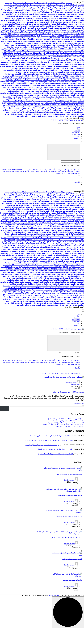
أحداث (79, 491)
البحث (82, 405)
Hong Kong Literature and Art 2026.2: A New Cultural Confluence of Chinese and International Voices (48, 49)
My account (76, 132)
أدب (78, 384)
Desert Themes (54, 595)
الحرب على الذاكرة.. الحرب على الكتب (65, 68)
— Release (36, 170)
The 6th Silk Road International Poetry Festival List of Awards (21, 111)
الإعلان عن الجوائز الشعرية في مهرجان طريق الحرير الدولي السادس (34, 110)
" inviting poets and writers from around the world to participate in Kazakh (16, 170)
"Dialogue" (70, 171)
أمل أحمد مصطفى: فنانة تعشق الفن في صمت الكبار (66, 420)
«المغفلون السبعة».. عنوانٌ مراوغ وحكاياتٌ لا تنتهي (48, 53)
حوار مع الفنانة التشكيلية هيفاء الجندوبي (67, 108)
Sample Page (76, 134)
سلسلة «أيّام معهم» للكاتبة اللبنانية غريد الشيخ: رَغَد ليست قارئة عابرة (57, 36)
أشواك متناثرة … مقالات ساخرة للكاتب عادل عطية (55, 454)
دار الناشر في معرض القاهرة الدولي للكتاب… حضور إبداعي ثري (51, 435)
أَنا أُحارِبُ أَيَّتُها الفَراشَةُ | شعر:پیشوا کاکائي (37, 7)
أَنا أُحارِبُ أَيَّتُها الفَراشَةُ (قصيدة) (70, 45)
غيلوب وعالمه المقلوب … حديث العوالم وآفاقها (34, 78)
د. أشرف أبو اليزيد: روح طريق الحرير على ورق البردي (25, 28)
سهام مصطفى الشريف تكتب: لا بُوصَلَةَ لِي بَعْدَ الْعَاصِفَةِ (27, 30)
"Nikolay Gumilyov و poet (68, 173)
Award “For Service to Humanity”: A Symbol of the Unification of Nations (49, 440)
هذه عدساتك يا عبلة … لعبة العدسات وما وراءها (63, 93)
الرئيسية (77, 138)
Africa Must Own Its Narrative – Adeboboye (18, 55)
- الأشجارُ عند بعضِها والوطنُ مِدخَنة (68, 170)
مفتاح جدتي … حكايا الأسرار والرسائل (66, 76)
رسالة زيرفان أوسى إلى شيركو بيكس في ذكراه (36, 57)
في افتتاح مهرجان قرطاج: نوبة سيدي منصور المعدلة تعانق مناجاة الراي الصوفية (44, 116)
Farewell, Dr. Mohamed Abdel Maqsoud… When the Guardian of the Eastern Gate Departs (52, 99)
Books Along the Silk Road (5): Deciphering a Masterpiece (33, 76)
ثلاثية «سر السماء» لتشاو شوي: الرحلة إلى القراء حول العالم (31, 38)
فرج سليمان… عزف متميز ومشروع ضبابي (30, 103)
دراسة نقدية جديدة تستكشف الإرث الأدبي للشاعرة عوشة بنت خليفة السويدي (40, 89)
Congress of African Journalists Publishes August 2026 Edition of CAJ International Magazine (51, 85)
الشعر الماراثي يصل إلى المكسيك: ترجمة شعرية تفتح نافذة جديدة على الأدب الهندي (36, 24)
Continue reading (78, 403)
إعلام (77, 533)
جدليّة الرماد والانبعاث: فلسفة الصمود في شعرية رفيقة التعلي (43, 16)
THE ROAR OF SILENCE (67, 110)
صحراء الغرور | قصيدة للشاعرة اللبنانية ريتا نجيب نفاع (54, 3)
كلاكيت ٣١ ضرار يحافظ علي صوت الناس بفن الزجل (55, 449)
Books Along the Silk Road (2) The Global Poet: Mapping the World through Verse (34, 82)
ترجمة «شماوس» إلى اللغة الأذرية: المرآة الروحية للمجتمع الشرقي (61, 424)
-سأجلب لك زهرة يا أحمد (48, 170)
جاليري (79, 470)
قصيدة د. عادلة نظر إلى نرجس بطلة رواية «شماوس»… (61, 5)
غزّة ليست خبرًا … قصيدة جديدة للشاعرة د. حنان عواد (56, 64)
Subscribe (77, 182)
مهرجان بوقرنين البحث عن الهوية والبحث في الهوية (25, 12)
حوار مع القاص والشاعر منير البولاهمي (19, 53)
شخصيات (73, 384)
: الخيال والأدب (28, 170)
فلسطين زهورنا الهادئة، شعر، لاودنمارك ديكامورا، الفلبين (61, 373)
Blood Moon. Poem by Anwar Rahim (26, 41)
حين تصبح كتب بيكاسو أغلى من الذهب (54, 32)
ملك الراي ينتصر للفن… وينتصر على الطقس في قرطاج (38, 114)
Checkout (77, 131)
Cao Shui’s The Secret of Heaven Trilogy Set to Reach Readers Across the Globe (23, 38)
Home (78, 127)
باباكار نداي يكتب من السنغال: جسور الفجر (65, 7)
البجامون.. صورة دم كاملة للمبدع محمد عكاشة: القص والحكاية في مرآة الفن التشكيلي (36, 20)
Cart (78, 129)
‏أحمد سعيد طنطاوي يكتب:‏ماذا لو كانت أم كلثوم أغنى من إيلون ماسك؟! (39, 8)
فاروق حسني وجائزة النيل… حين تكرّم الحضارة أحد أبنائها (37, 101)
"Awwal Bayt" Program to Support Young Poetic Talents (48, 171)
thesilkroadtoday (71, 382)
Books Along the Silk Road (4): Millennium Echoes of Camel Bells (45, 83)
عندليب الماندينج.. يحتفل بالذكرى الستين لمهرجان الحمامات (40, 70)
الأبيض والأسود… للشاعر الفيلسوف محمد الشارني (38, 108)
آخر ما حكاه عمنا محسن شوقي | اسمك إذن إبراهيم (42, 445)
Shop (78, 136)
